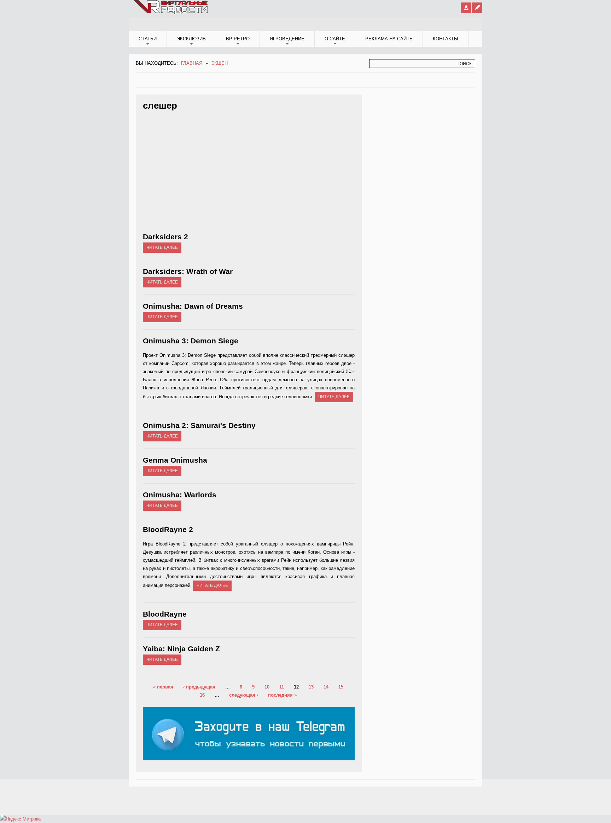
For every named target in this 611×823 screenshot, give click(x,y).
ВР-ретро (238, 38)
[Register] (477, 7)
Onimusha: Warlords (179, 495)
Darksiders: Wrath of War (188, 271)
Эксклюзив (191, 38)
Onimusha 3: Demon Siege (190, 341)
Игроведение (287, 38)
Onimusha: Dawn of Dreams (193, 306)
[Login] (466, 7)
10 (266, 687)
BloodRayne (165, 614)
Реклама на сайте (389, 38)
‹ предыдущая (199, 687)
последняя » (282, 695)
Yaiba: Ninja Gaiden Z (181, 649)
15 (340, 687)
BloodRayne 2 (168, 529)
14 (326, 687)
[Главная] (171, 12)
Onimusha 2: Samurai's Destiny (199, 425)
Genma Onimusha (175, 460)
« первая (163, 687)
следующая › (243, 695)
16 (202, 695)
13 (311, 687)
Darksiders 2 (165, 237)
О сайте (335, 38)
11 (281, 687)
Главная (191, 63)
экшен (219, 63)
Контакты (445, 38)
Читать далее (162, 247)
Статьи (148, 38)
